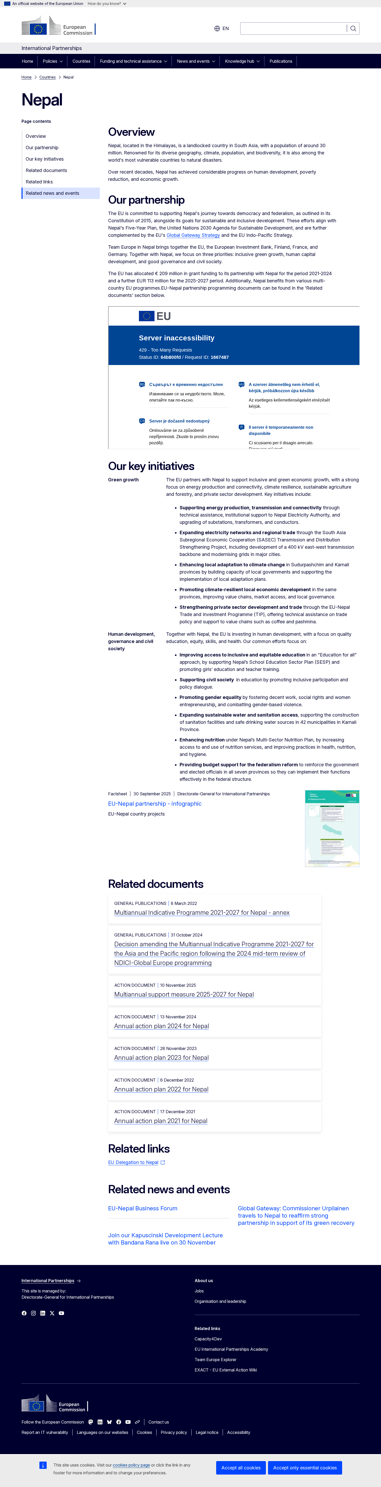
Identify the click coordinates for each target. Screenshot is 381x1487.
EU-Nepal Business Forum (142, 1208)
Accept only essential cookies (305, 1467)
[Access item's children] (62, 61)
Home (27, 61)
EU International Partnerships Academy (231, 1349)
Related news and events (52, 193)
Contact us (159, 1422)
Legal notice (207, 1432)
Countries (81, 61)
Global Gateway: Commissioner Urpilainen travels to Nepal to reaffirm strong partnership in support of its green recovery (296, 1215)
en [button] (225, 28)
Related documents (46, 170)
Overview (36, 136)
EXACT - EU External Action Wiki (226, 1369)
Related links (39, 181)
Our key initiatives (45, 159)
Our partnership (42, 147)
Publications (281, 61)
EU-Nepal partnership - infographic (155, 803)
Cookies (144, 1432)
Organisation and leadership (220, 1301)
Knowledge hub (239, 61)
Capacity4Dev (208, 1338)
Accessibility (238, 1432)
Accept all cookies (241, 1467)
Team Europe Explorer (215, 1359)
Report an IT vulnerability (45, 1432)
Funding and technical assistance (131, 61)
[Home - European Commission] (63, 26)
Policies (50, 61)
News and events (193, 61)
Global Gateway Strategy (193, 235)
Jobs (199, 1290)
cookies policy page (131, 1465)
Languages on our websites (102, 1432)
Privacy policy (174, 1432)
